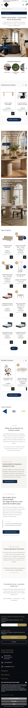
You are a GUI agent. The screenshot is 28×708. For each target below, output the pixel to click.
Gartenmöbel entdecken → (9, 481)
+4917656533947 (8, 662)
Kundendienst (14, 637)
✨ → (6, 13)
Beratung (14, 641)
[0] (26, 4)
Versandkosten (11, 109)
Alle (13, 348)
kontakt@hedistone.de (9, 666)
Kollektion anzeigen (13, 119)
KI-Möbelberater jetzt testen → (11, 532)
